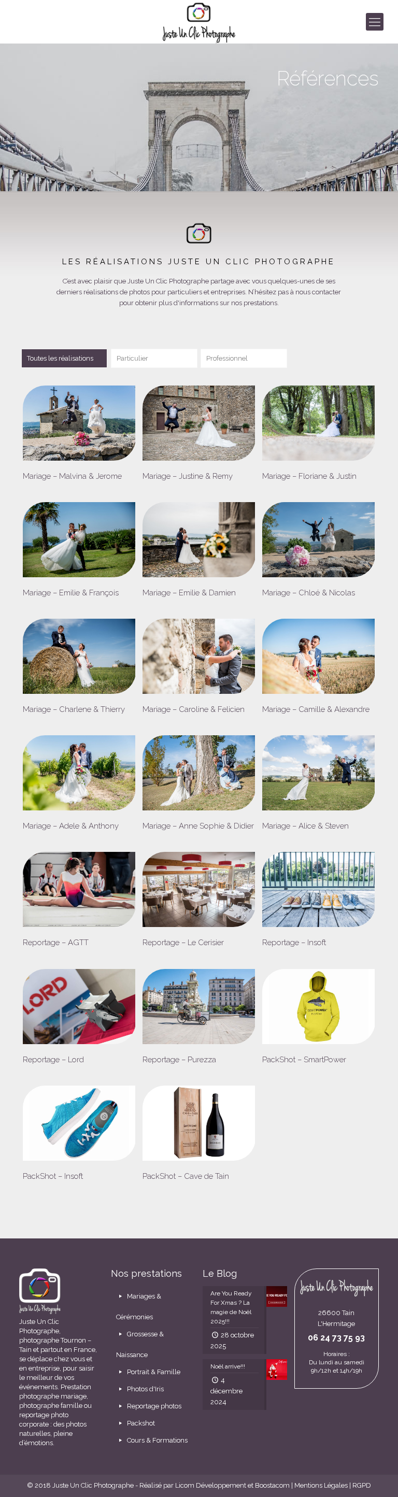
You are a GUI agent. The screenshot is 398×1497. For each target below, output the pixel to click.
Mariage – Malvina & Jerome (72, 476)
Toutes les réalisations (60, 358)
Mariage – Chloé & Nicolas (308, 592)
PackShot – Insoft (53, 1176)
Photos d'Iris (144, 1389)
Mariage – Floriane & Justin (309, 476)
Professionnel (227, 358)
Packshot (140, 1423)
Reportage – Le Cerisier (183, 942)
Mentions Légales (321, 1485)
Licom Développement (210, 1485)
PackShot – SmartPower (304, 1059)
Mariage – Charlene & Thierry (74, 709)
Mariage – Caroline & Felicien (194, 709)
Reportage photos (153, 1406)
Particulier (132, 358)
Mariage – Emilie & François (71, 592)
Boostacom (272, 1485)
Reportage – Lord (53, 1059)
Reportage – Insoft (294, 942)
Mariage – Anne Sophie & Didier (198, 826)
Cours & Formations (156, 1440)
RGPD (361, 1485)
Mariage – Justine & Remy (188, 476)
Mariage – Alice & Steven (305, 826)
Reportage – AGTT (56, 942)
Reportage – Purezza (179, 1059)
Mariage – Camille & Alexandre (315, 709)
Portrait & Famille (152, 1372)
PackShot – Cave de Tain (186, 1176)
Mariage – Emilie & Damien (189, 592)
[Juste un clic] (199, 22)
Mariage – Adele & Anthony (71, 826)
